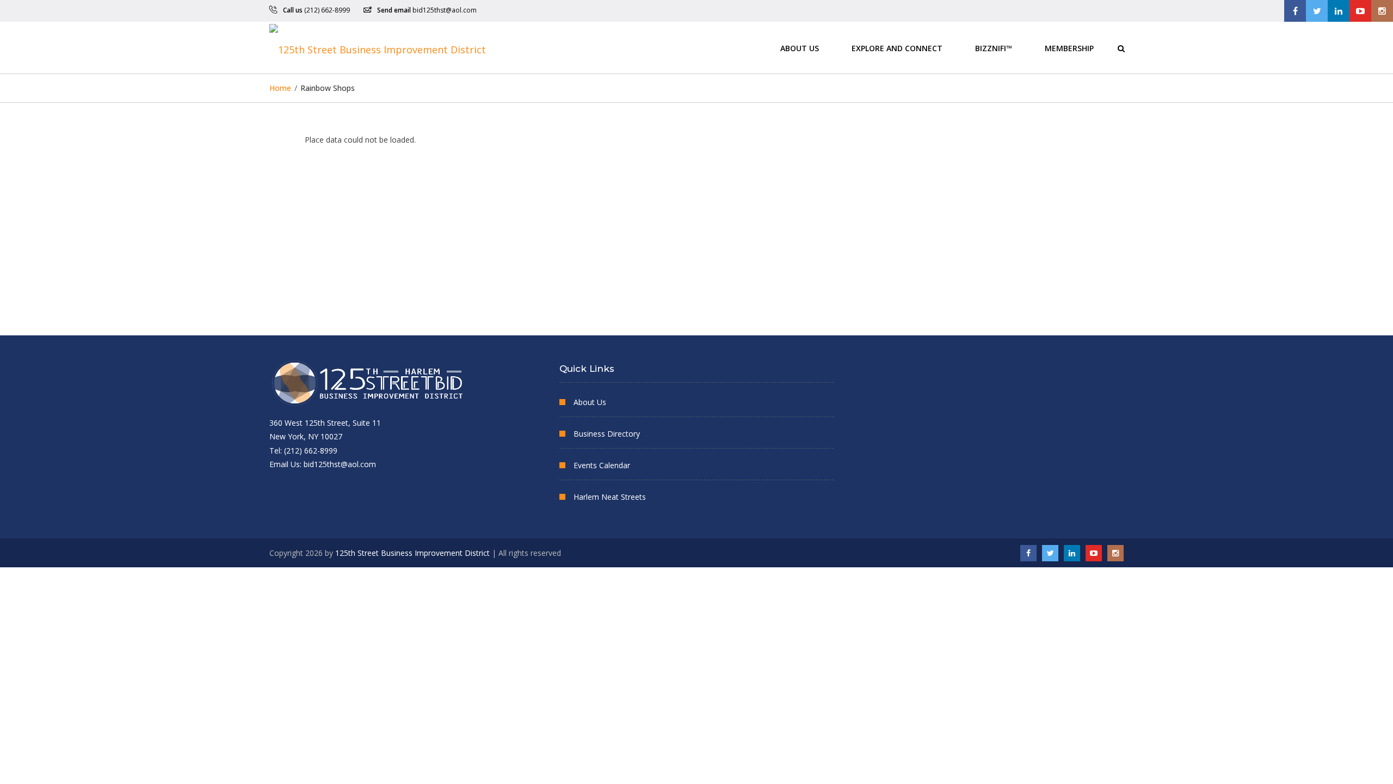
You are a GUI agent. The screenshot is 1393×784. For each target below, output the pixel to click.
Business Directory (607, 433)
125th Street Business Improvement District (412, 553)
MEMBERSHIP (1069, 47)
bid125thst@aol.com (444, 10)
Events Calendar (602, 465)
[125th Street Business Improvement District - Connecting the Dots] (377, 48)
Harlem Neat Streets (610, 497)
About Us (799, 47)
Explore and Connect (897, 47)
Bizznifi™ (993, 47)
